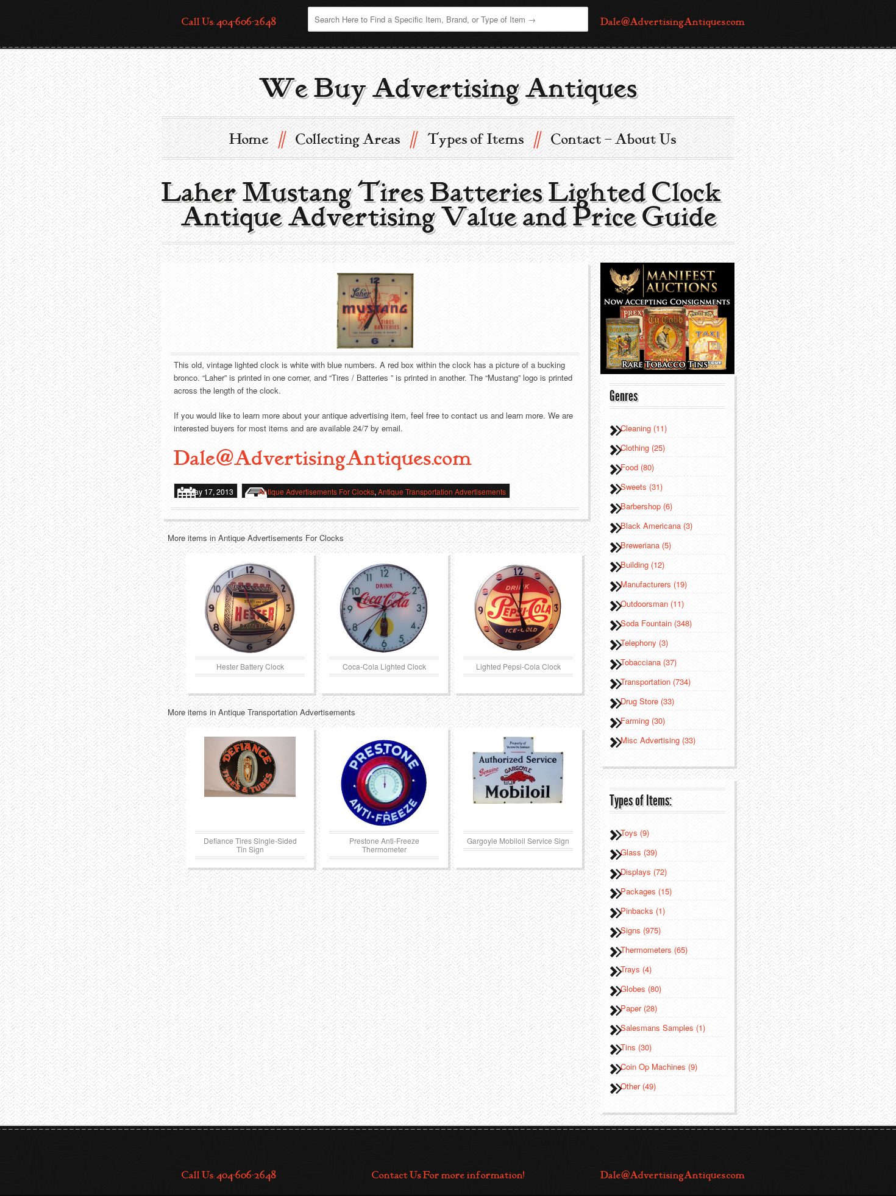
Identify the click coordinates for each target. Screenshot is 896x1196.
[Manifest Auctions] (667, 317)
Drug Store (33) (647, 701)
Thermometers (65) (654, 949)
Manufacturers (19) (653, 584)
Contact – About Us (614, 139)
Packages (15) (646, 891)
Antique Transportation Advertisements (442, 491)
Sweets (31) (641, 486)
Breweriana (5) (645, 545)
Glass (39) (638, 852)
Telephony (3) (644, 642)
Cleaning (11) (643, 428)
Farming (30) (642, 720)
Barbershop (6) (646, 506)
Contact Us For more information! (448, 1175)
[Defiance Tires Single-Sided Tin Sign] (250, 782)
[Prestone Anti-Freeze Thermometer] (384, 782)
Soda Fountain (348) (656, 623)
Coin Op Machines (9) (658, 1066)
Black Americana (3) (656, 525)
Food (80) (637, 467)
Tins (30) (636, 1047)
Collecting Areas (356, 138)
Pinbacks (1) (642, 910)
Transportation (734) (655, 681)
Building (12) (642, 564)
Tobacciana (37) (648, 662)
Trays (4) (636, 969)
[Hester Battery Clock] (250, 608)
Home (256, 138)
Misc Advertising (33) (657, 740)
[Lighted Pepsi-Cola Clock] (518, 608)
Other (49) (638, 1086)
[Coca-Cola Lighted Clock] (384, 608)
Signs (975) (640, 930)
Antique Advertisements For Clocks (316, 491)
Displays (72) (643, 871)
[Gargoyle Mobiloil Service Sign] (518, 782)
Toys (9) (634, 832)
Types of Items (483, 138)
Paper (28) (638, 1008)
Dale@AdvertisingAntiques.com (672, 22)
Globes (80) (640, 988)
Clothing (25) (642, 447)
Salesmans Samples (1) (662, 1027)
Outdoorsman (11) (652, 603)
